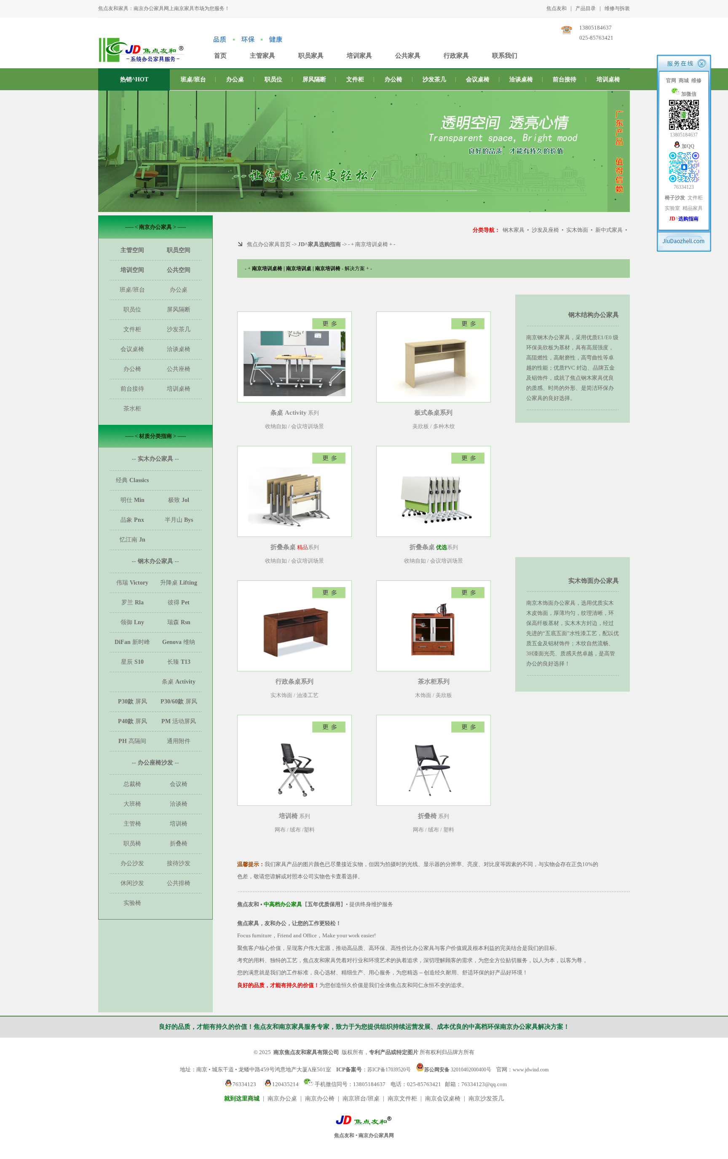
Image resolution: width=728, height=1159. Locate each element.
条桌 (178, 682)
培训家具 (359, 55)
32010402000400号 (457, 1069)
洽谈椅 (178, 804)
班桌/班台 (193, 79)
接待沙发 (178, 863)
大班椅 (132, 804)
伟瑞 (132, 583)
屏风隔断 (314, 79)
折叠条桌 (283, 547)
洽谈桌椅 (521, 79)
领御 (132, 622)
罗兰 (132, 602)
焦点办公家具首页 (269, 244)
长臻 (178, 662)
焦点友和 (556, 8)
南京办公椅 (320, 1098)
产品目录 (585, 8)
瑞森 (178, 622)
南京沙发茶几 (486, 1098)
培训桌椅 (608, 79)
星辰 (132, 662)
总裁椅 (132, 784)
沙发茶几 (434, 79)
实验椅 (132, 903)
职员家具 (311, 55)
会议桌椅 (478, 79)
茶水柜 (132, 408)
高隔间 (132, 741)
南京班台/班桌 (361, 1098)
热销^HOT (134, 79)
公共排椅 (178, 883)
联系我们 (504, 55)
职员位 (273, 79)
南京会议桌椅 (442, 1098)
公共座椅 (178, 369)
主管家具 (262, 55)
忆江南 (132, 540)
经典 (132, 480)
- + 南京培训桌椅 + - (371, 244)
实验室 (672, 208)
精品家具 (692, 208)
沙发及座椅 (545, 230)
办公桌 (235, 79)
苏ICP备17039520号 (389, 1070)
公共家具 (407, 55)
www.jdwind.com (531, 1070)
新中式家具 (609, 230)
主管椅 (132, 824)
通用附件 (178, 741)
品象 (132, 520)
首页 (220, 55)
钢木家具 (514, 230)
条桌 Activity (288, 412)
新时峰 (132, 642)
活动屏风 (178, 721)
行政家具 (456, 55)
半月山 (179, 520)
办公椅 (393, 79)
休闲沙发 (132, 883)
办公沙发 (132, 863)
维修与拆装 (617, 8)
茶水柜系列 (434, 681)
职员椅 (132, 843)
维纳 (178, 642)
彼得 (179, 602)
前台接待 (564, 79)
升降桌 (178, 583)
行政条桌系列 (294, 681)
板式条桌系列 (433, 412)
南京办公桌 (282, 1098)
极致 (178, 500)
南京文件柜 (402, 1098)
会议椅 (178, 784)
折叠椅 (178, 843)
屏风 (132, 701)
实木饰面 (577, 230)
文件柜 (355, 79)
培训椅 (178, 824)
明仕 (132, 500)
